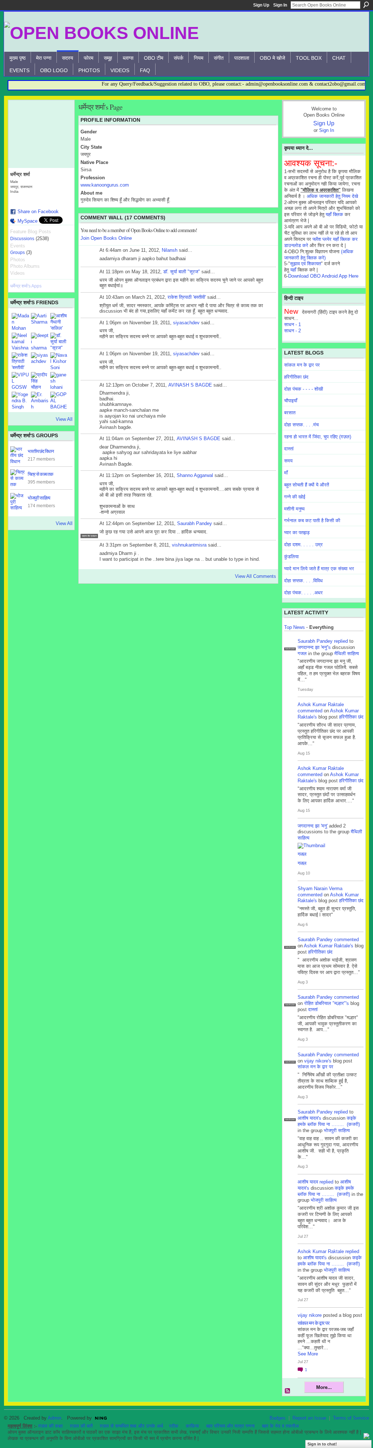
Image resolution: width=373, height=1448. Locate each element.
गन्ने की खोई (294, 497)
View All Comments (255, 576)
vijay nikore (310, 1315)
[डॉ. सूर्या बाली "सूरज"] (59, 341)
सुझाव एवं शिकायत (305, 263)
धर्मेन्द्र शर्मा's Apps (26, 286)
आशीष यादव (308, 1182)
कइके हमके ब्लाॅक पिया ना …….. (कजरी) (329, 1121)
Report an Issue (309, 1418)
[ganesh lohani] (59, 381)
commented (310, 710)
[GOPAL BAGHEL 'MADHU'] (59, 400)
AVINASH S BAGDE (190, 385)
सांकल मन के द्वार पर (302, 365)
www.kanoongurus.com (105, 185)
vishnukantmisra (189, 545)
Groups (17, 252)
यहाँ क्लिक (334, 214)
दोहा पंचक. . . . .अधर (303, 592)
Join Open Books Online (106, 238)
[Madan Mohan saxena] (20, 321)
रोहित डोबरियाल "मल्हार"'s (326, 1003)
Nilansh (169, 250)
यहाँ (293, 270)
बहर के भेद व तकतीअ (280, 1426)
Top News (294, 627)
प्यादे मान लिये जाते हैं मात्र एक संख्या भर (319, 568)
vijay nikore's (317, 1061)
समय (288, 460)
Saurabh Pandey (194, 523)
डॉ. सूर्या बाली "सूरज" (181, 271)
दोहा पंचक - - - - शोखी (303, 389)
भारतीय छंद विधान (41, 451)
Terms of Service (351, 1418)
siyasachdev (186, 322)
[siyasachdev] (39, 361)
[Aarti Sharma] (39, 321)
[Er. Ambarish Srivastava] (39, 400)
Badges (278, 1418)
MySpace (27, 221)
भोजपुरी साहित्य (39, 497)
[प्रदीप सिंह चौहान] (39, 381)
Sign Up (261, 5)
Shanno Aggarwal (195, 475)
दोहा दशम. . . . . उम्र (303, 544)
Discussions (22, 238)
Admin (54, 1418)
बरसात (289, 412)
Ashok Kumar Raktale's (328, 945)
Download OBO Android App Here (323, 276)
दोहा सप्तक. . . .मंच (301, 424)
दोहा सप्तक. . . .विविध (303, 580)
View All (64, 419)
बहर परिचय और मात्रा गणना (230, 1426)
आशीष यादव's (309, 1118)
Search (366, 4)
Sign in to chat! (322, 1444)
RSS (287, 1391)
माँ (286, 473)
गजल (302, 653)
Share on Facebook (38, 211)
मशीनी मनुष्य (294, 509)
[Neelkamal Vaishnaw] (20, 341)
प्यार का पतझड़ (297, 532)
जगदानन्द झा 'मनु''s (314, 647)
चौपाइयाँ (290, 400)
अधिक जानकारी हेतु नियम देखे (332, 196)
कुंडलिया (291, 556)
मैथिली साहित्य (346, 653)
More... (324, 1387)
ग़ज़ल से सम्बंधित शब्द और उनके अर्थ (131, 1426)
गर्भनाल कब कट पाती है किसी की (312, 520)
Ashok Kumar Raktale (321, 704)
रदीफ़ (173, 1426)
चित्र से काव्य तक (40, 474)
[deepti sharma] (39, 341)
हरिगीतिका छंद (296, 377)
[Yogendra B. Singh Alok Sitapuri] (20, 400)
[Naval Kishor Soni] (59, 361)
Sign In (280, 5)
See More (308, 1354)
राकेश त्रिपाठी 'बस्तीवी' (187, 297)
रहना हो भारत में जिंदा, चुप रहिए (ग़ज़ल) (317, 436)
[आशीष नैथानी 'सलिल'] (59, 321)
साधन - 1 (292, 324)
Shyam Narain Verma (320, 888)
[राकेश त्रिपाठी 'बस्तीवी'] (20, 361)
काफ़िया (192, 1426)
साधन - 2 (292, 330)
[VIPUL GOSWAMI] (20, 381)
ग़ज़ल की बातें (81, 1426)
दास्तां (289, 448)
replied (341, 641)
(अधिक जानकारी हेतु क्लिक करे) (318, 255)
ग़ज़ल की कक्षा (50, 1426)
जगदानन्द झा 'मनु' (312, 826)
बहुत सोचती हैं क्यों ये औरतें (306, 485)
